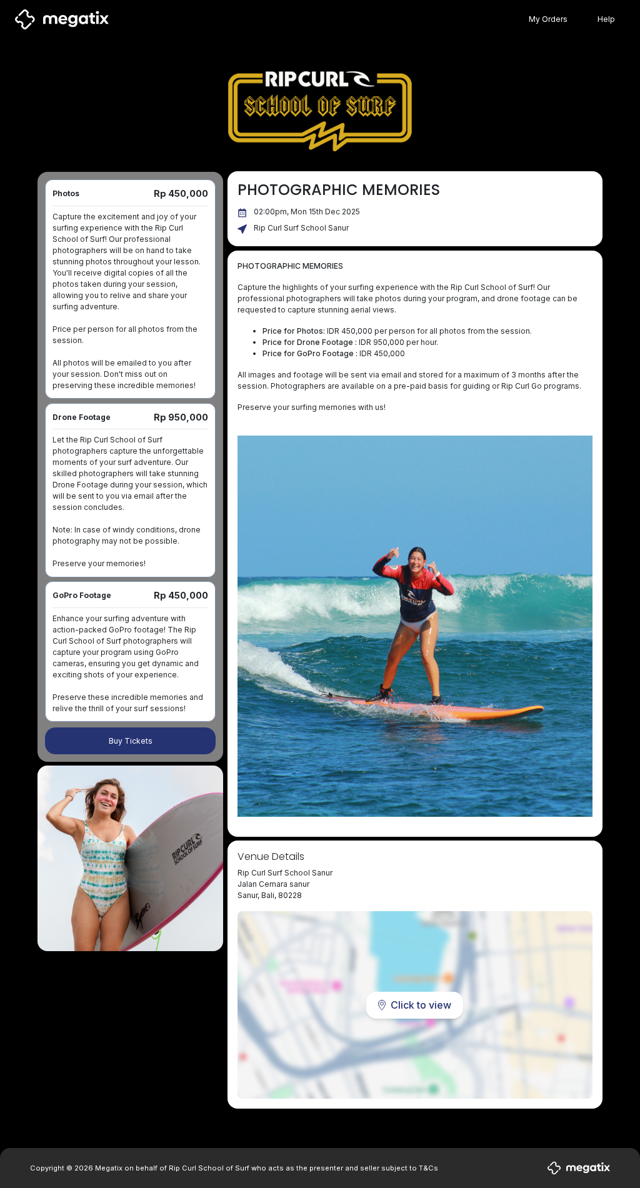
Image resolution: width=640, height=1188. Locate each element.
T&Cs (428, 1168)
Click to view (421, 1005)
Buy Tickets (130, 741)
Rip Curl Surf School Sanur (301, 227)
